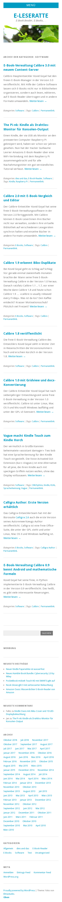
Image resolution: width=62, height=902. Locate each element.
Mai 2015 (23, 765)
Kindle (12, 181)
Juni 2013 (7, 795)
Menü (31, 5)
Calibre (35, 110)
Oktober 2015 (46, 761)
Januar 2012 (9, 812)
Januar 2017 (9, 753)
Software (19, 110)
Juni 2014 (7, 778)
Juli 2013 (43, 791)
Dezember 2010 (11, 821)
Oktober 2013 (29, 787)
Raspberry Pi (22, 181)
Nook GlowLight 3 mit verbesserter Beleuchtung (29, 685)
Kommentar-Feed (42, 872)
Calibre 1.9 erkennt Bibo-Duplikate (29, 263)
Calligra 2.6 (22, 517)
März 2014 (47, 778)
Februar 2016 (10, 761)
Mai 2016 (35, 757)
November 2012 (11, 804)
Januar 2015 (9, 770)
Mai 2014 (20, 778)
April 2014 (33, 778)
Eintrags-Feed (23, 872)
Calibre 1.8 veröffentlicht (22, 333)
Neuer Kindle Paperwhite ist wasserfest (25, 669)
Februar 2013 (10, 800)
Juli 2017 (7, 748)
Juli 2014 (43, 774)
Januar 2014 (26, 783)
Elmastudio (8, 894)
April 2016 (49, 757)
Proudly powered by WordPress (19, 890)
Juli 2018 (24, 740)
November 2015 (28, 761)
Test (30, 852)
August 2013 (29, 791)
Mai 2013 (20, 795)
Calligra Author (48, 548)
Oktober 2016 (44, 753)
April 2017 (45, 748)
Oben (6, 897)
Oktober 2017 (10, 744)
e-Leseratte (31, 15)
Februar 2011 (36, 817)
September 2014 (11, 774)
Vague (24, 488)
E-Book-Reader (35, 178)
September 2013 (11, 791)
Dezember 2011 (26, 812)
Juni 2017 (19, 748)
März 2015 (36, 765)
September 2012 (11, 808)
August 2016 (9, 757)
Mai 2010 (27, 825)
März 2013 (47, 795)
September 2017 (28, 744)
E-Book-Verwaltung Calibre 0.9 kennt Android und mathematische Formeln (29, 569)
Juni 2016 (23, 757)
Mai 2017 (32, 748)
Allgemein (8, 848)
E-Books (19, 245)
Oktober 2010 (29, 821)
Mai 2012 (40, 808)
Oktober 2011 (44, 812)
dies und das (21, 178)
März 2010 (8, 830)
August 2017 (46, 744)
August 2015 (9, 765)
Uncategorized (42, 852)
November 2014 (46, 770)
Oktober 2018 (10, 740)
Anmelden (8, 872)
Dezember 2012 (43, 800)
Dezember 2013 (43, 783)
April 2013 (33, 795)
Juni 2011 (7, 817)
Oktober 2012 (29, 804)
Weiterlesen (38, 101)
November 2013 (11, 787)
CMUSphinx (37, 485)
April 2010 (41, 825)
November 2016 (26, 753)
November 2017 (40, 740)
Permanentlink (47, 110)
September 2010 (11, 825)
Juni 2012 (27, 808)
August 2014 (29, 774)
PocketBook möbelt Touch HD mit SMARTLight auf (30, 680)
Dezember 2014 (26, 770)
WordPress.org (10, 876)
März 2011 (21, 817)
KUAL (52, 485)
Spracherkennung (11, 488)
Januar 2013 (26, 800)
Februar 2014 (10, 783)
